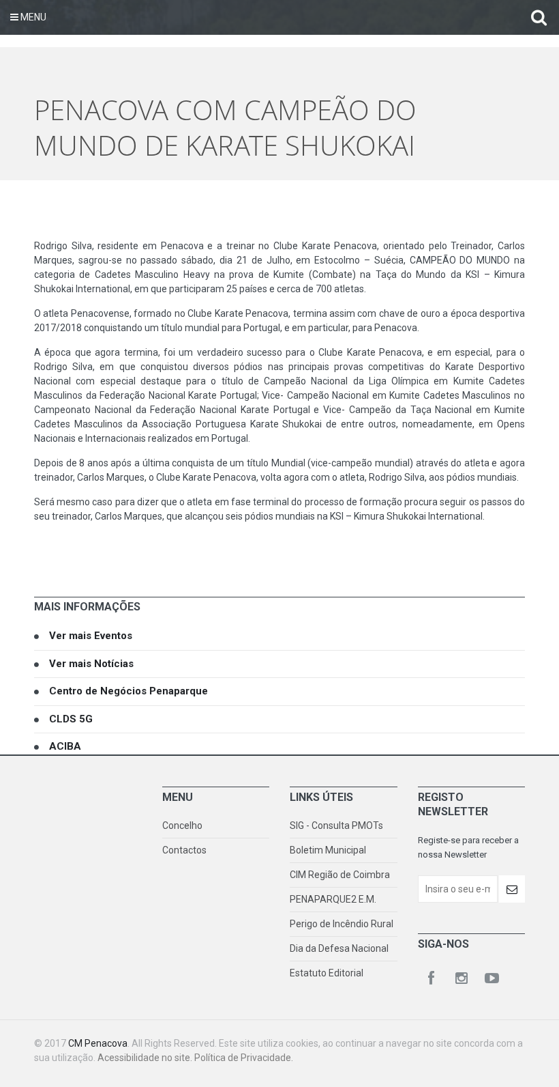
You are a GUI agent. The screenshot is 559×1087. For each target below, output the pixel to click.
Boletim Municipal (328, 850)
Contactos (184, 850)
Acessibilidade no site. (145, 1057)
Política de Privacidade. (243, 1057)
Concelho (182, 825)
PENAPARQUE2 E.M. (333, 899)
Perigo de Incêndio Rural (341, 923)
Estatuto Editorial (326, 973)
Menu (32, 17)
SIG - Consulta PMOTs (336, 825)
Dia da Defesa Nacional (339, 948)
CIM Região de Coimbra (340, 874)
